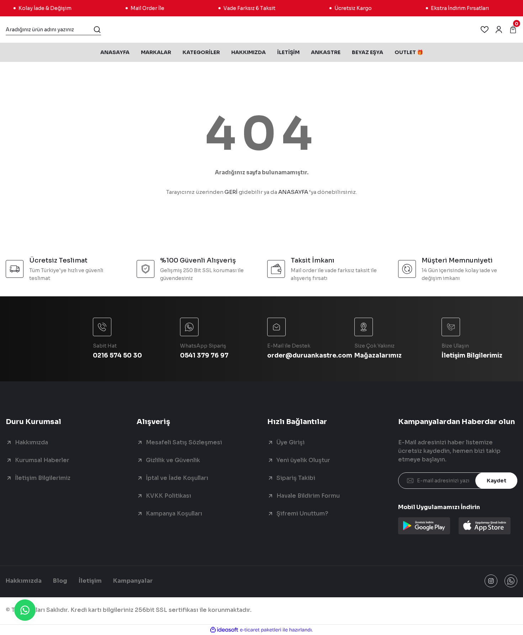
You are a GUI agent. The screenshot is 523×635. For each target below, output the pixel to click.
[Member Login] (499, 29)
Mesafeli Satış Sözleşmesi (184, 442)
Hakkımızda (31, 442)
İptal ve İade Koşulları (177, 478)
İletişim (90, 580)
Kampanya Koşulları (174, 513)
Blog (60, 580)
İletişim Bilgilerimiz (42, 478)
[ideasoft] (224, 629)
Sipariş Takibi (295, 478)
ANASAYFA (293, 192)
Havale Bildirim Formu (308, 495)
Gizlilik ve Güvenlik (173, 460)
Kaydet (496, 480)
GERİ (231, 192)
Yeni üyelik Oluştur (303, 460)
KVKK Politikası (168, 495)
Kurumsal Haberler (42, 460)
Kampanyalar (133, 580)
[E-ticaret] (260, 630)
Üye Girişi (290, 442)
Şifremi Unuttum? (302, 513)
